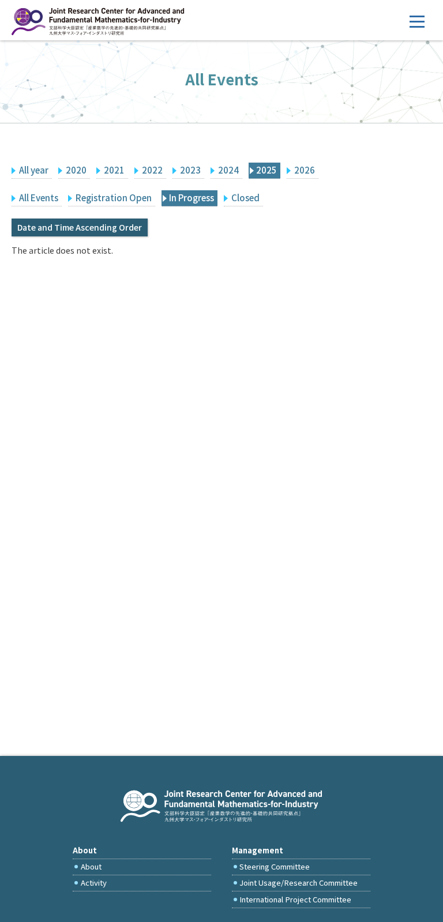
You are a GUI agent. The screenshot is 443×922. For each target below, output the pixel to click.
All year (33, 170)
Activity (94, 882)
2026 (304, 170)
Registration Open (114, 197)
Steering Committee (274, 866)
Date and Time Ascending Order (79, 227)
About (91, 866)
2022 (152, 170)
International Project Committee (295, 899)
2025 (266, 170)
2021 (114, 170)
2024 (228, 170)
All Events (38, 197)
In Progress (191, 197)
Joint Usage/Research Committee (298, 882)
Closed (245, 197)
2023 (190, 170)
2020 (76, 170)
